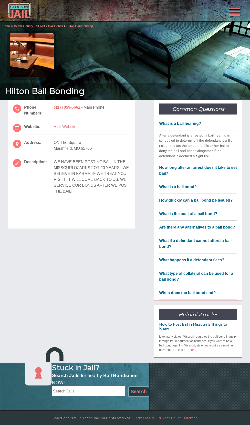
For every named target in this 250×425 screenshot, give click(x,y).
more (192, 350)
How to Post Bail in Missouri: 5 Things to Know (193, 326)
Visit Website (65, 127)
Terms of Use (144, 418)
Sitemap (191, 418)
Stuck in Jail (52, 10)
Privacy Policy (169, 418)
